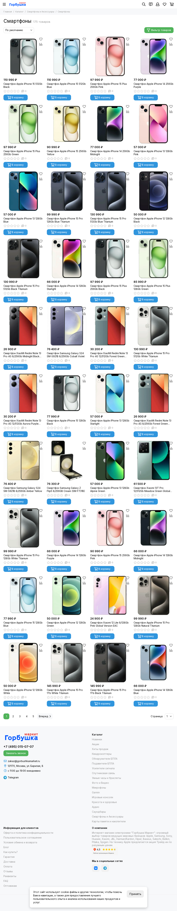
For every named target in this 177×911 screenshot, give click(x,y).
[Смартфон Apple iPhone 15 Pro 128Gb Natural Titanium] (154, 595)
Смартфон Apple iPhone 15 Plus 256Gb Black (108, 287)
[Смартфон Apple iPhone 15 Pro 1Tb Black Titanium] (110, 662)
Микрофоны (99, 787)
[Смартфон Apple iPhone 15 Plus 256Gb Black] (110, 258)
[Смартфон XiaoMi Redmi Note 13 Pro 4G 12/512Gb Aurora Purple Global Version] (23, 393)
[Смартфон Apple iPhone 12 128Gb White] (23, 662)
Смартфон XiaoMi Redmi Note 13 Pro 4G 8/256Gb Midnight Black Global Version (22, 355)
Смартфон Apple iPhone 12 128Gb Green (66, 624)
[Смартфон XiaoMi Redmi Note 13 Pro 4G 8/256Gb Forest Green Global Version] (154, 393)
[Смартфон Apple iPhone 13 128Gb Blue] (23, 191)
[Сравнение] (40, 44)
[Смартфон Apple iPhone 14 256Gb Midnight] (110, 124)
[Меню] (4, 4)
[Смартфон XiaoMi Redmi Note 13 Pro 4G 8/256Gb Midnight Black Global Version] (23, 326)
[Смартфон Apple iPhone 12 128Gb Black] (154, 191)
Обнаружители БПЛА (104, 758)
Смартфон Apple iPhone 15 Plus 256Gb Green (21, 153)
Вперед (43, 716)
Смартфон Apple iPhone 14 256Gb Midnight (110, 153)
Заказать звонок (16, 753)
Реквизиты (9, 876)
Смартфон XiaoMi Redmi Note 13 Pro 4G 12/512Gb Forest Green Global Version (109, 355)
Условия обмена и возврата (20, 842)
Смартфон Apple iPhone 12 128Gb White (23, 691)
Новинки (97, 739)
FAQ (5, 880)
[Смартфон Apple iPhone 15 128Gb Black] (67, 393)
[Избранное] (40, 39)
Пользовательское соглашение (22, 837)
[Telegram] (105, 868)
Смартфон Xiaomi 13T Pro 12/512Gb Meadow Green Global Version (152, 489)
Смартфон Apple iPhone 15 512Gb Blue (66, 85)
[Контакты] (150, 4)
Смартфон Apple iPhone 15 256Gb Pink (110, 557)
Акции (95, 744)
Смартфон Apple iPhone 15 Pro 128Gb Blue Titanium (65, 220)
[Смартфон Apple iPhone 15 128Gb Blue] (23, 595)
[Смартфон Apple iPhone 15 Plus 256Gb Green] (23, 124)
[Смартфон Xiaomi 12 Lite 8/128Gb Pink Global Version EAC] (110, 595)
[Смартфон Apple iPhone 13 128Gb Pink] (154, 124)
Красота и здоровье (104, 802)
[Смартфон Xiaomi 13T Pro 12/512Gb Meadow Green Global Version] (154, 460)
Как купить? (10, 852)
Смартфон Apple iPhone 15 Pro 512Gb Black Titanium (21, 287)
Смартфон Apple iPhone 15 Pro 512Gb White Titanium (152, 355)
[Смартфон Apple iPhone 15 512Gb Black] (23, 56)
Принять (135, 894)
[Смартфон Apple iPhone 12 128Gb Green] (67, 595)
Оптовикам (10, 885)
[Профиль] (157, 4)
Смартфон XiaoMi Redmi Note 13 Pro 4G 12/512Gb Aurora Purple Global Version (22, 422)
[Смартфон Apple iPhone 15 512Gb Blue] (67, 56)
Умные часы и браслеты (106, 777)
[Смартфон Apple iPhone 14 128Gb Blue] (154, 662)
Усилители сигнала (103, 768)
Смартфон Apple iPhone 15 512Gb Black (22, 85)
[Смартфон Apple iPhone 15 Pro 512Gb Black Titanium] (23, 258)
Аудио (95, 806)
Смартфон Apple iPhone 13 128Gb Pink (153, 153)
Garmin (96, 792)
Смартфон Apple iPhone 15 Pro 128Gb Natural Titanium (152, 624)
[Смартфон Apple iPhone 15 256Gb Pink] (110, 528)
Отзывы (8, 871)
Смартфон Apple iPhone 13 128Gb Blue (23, 220)
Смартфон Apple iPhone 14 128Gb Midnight (153, 557)
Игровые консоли (102, 797)
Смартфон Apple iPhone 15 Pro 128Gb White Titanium (21, 557)
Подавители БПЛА (103, 763)
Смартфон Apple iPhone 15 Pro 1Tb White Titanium (65, 691)
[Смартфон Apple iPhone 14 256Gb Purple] (154, 56)
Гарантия (9, 856)
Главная (7, 11)
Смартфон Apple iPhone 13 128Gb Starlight (109, 422)
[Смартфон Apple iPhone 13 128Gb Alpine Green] (110, 460)
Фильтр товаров (161, 30)
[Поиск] (143, 4)
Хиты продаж (100, 749)
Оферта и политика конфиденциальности (28, 832)
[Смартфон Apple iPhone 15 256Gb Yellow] (67, 124)
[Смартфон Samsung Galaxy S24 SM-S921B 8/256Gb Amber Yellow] (23, 460)
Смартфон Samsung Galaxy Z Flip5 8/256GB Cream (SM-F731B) (66, 489)
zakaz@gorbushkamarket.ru (24, 761)
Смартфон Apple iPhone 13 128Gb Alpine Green (109, 489)
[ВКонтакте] (96, 868)
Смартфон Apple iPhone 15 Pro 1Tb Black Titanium (108, 691)
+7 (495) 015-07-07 (18, 746)
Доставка (9, 861)
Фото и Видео (100, 782)
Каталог (19, 11)
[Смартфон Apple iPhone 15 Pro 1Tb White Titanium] (67, 662)
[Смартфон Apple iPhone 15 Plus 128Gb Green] (154, 258)
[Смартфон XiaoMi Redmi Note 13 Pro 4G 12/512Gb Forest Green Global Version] (110, 326)
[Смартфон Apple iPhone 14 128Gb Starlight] (67, 258)
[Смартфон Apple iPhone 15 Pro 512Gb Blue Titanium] (110, 191)
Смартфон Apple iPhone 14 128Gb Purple (66, 557)
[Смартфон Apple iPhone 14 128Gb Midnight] (154, 528)
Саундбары (99, 811)
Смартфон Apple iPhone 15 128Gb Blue (23, 624)
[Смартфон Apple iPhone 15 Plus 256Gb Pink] (110, 56)
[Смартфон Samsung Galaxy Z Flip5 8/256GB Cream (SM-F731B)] (67, 460)
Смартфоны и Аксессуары (40, 11)
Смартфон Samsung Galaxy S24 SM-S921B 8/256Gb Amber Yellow (22, 489)
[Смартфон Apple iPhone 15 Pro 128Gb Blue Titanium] (67, 191)
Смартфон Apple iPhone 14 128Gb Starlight (66, 287)
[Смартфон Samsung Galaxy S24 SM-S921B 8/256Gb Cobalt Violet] (67, 326)
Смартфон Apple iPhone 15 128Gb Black (66, 422)
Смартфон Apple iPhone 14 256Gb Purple (153, 85)
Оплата (7, 866)
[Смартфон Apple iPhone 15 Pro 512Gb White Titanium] (154, 326)
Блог (6, 847)
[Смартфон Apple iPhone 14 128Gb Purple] (67, 528)
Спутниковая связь (103, 773)
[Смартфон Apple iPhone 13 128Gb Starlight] (110, 393)
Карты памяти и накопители (109, 821)
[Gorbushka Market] (17, 4)
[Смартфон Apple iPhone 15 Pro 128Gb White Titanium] (23, 528)
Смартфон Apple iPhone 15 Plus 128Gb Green (152, 287)
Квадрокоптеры (101, 753)
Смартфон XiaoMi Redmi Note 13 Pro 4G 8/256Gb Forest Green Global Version (152, 422)
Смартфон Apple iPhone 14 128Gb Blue (153, 691)
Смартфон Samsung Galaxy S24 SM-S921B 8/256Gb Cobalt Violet (66, 355)
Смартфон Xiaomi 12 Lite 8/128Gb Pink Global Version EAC (109, 624)
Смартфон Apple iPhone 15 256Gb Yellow (66, 153)
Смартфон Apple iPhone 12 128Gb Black (153, 220)
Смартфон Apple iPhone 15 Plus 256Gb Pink (108, 85)
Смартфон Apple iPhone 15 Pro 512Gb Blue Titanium (108, 220)
